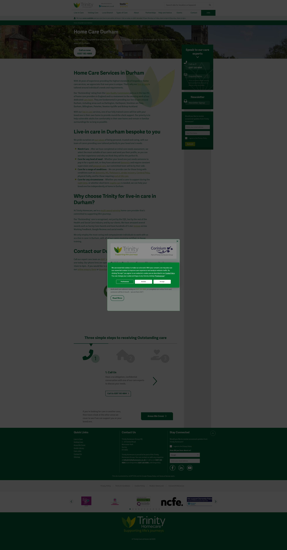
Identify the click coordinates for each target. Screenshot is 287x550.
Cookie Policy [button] (170, 273)
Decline (143, 281)
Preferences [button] (159, 276)
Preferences (125, 281)
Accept (162, 281)
